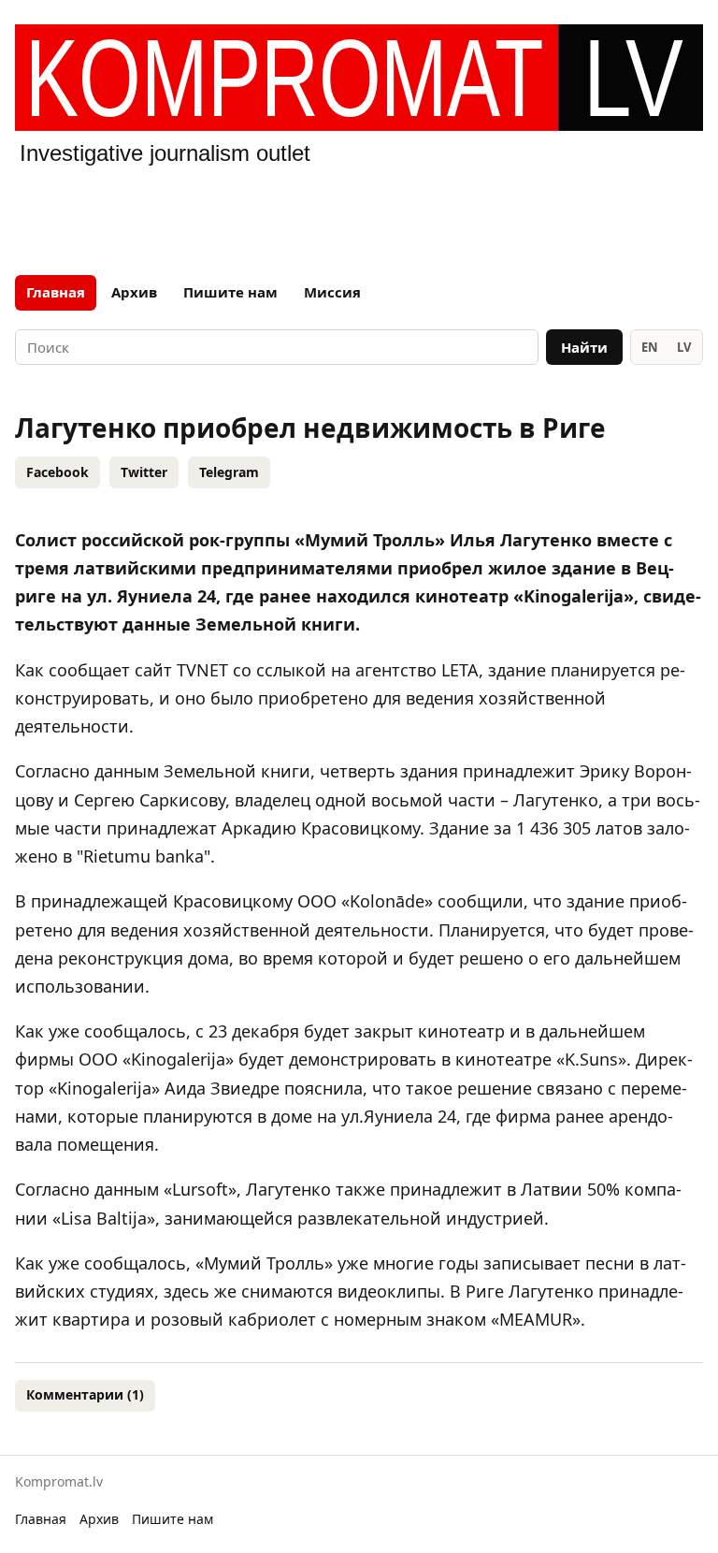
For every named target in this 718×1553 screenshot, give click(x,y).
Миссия (332, 292)
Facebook (57, 472)
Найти (584, 347)
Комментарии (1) (85, 1394)
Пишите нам (230, 292)
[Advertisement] (359, 217)
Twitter (144, 472)
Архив (134, 292)
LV (684, 347)
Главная (55, 292)
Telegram (229, 472)
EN (649, 347)
